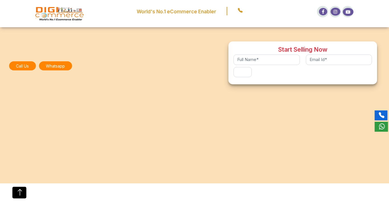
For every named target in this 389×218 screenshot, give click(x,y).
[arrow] (19, 192)
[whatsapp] (381, 127)
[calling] (380, 115)
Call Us (22, 66)
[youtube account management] (347, 11)
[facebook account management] (322, 11)
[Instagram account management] (335, 11)
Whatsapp (55, 66)
